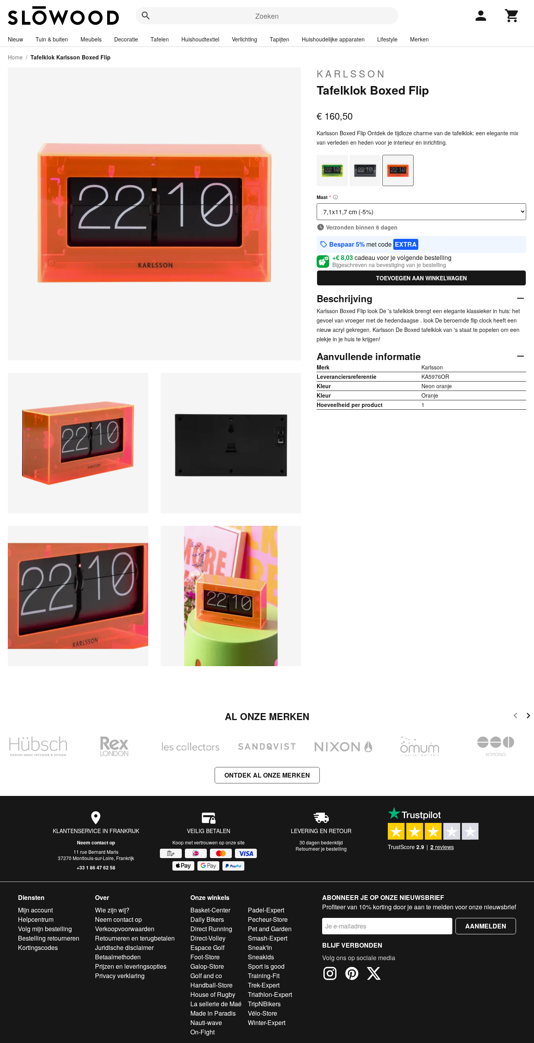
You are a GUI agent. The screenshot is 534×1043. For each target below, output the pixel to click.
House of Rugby (212, 994)
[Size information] (335, 197)
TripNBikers (264, 1003)
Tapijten (279, 39)
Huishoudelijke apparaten (333, 39)
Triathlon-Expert (270, 994)
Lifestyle (387, 39)
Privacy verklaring (120, 975)
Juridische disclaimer (124, 947)
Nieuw (15, 39)
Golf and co (206, 975)
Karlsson (351, 73)
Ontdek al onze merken (267, 775)
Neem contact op (96, 842)
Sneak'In (260, 947)
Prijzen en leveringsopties (131, 966)
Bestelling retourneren (48, 938)
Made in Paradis (213, 1013)
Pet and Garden (270, 928)
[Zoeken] (145, 15)
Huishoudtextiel (200, 39)
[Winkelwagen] (512, 15)
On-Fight (202, 1031)
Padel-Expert (266, 909)
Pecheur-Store (268, 919)
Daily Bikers (207, 919)
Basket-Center (210, 909)
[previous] (515, 717)
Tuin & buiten (52, 39)
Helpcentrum (36, 919)
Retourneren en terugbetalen (135, 938)
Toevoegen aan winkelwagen (421, 278)
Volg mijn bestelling (45, 928)
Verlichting (244, 39)
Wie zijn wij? (112, 909)
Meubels (91, 39)
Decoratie (126, 39)
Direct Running (211, 928)
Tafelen (160, 39)
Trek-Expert (264, 984)
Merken (419, 39)
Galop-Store (207, 966)
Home (15, 57)
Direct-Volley (208, 938)
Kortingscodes (38, 947)
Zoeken (267, 16)
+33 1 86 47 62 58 (96, 867)
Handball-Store (211, 984)
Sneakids (261, 956)
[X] (374, 975)
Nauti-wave (206, 1022)
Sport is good (266, 966)
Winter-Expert (266, 1022)
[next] (528, 717)
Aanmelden (485, 925)
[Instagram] (330, 975)
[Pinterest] (352, 975)
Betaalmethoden (118, 956)
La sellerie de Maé (216, 1003)
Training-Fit (264, 975)
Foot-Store (205, 956)
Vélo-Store (262, 1013)
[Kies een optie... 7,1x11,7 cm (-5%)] (421, 211)
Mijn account (35, 909)
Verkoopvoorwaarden (124, 928)
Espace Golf (207, 947)
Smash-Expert (267, 938)
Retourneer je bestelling (321, 848)
